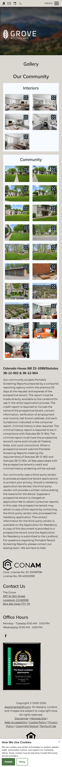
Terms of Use (48, 726)
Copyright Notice (27, 726)
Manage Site (38, 718)
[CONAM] (22, 564)
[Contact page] (9, 3)
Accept (8, 761)
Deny (22, 761)
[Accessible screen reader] (3, 3)
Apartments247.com (18, 706)
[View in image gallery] (26, 97)
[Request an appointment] (15, 3)
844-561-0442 (16, 603)
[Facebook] (5, 637)
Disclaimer (21, 718)
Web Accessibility (16, 722)
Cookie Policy (37, 722)
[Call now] (20, 3)
